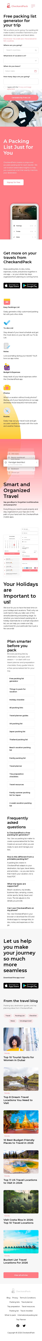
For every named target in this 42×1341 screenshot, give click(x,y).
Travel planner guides (18, 716)
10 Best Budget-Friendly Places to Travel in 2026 (19, 1141)
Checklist (33, 1016)
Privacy (15, 1298)
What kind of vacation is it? (15, 56)
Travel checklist (26, 1311)
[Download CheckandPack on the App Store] (12, 286)
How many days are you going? (17, 76)
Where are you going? (13, 45)
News (13, 1021)
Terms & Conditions (28, 1298)
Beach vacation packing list (20, 748)
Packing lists (14, 1302)
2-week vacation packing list (20, 804)
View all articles (21, 1275)
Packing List (19, 1016)
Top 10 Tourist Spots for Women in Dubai (19, 1059)
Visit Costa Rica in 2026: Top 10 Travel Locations (18, 1221)
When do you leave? (12, 66)
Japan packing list (17, 732)
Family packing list (17, 758)
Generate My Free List (21, 98)
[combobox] (21, 50)
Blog (8, 1298)
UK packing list (16, 724)
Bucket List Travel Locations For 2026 (16, 1261)
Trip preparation (13, 1306)
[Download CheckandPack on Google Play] (30, 286)
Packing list (14, 1311)
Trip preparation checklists (16, 775)
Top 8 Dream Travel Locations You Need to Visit (18, 1100)
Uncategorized (25, 1021)
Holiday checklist (16, 700)
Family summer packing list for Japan (19, 794)
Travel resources (16, 785)
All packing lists (16, 708)
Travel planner (15, 766)
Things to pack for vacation (17, 690)
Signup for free (13, 182)
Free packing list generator (16, 679)
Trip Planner (21, 1320)
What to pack (10, 1315)
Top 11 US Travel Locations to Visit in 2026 (20, 1181)
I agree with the (19, 88)
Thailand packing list (18, 740)
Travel (7, 1016)
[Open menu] (33, 6)
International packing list (27, 1315)
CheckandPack (19, 6)
